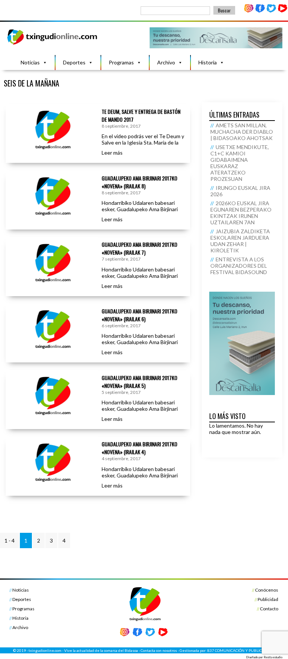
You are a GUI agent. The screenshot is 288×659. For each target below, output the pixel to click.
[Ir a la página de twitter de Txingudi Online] (271, 11)
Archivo (166, 62)
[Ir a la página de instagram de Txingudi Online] (249, 11)
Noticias (30, 62)
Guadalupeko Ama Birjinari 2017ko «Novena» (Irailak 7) (139, 248)
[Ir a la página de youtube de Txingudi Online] (282, 11)
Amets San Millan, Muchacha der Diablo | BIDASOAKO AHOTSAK (241, 131)
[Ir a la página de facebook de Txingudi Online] (260, 11)
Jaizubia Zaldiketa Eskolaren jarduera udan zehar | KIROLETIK (240, 240)
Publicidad (268, 599)
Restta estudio (273, 657)
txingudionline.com (45, 650)
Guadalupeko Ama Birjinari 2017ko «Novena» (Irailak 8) (139, 182)
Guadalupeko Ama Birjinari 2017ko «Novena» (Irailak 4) (139, 448)
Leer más (112, 152)
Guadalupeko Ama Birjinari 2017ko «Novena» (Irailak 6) (139, 315)
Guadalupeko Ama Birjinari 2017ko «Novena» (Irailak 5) (139, 381)
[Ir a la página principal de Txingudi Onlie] (52, 44)
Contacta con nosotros (159, 650)
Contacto (269, 608)
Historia (207, 62)
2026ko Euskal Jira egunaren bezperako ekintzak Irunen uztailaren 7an (241, 212)
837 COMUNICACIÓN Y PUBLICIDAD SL (241, 650)
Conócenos (266, 590)
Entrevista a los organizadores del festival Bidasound (238, 265)
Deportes (74, 62)
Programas (121, 62)
